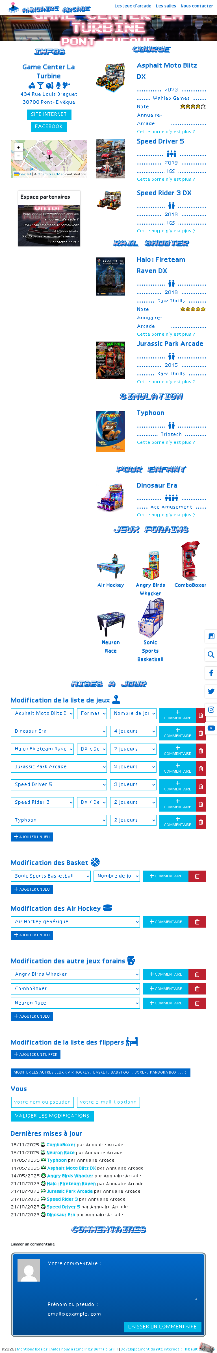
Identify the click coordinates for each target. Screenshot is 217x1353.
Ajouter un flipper (38, 1055)
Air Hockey (111, 585)
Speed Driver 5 (161, 141)
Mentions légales (32, 1349)
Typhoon (151, 413)
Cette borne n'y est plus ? (166, 132)
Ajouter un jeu (34, 837)
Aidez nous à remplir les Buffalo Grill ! (84, 1349)
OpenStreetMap (51, 174)
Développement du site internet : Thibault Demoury (168, 1349)
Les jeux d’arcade (133, 6)
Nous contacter (197, 6)
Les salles (166, 6)
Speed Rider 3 (164, 193)
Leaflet (25, 174)
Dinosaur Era (157, 485)
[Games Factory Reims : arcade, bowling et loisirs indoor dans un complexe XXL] (193, 107)
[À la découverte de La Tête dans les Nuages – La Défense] (193, 309)
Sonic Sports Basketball (151, 651)
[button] (49, 154)
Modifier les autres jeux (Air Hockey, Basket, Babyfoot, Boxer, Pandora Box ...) (101, 1072)
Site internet (49, 114)
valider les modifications (52, 1116)
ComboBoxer (191, 585)
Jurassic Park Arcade (170, 344)
